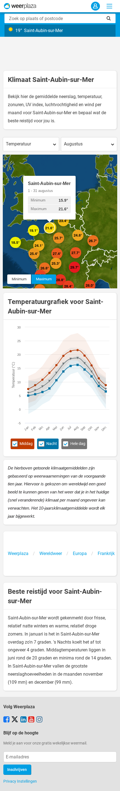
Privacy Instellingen (20, 781)
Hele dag (77, 443)
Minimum (19, 279)
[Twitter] (14, 720)
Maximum (44, 279)
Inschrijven (17, 769)
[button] (39, 236)
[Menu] (109, 6)
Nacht (51, 443)
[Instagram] (39, 720)
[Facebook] (6, 720)
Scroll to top (111, 782)
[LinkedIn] (23, 720)
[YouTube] (31, 720)
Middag (26, 443)
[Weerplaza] (20, 6)
